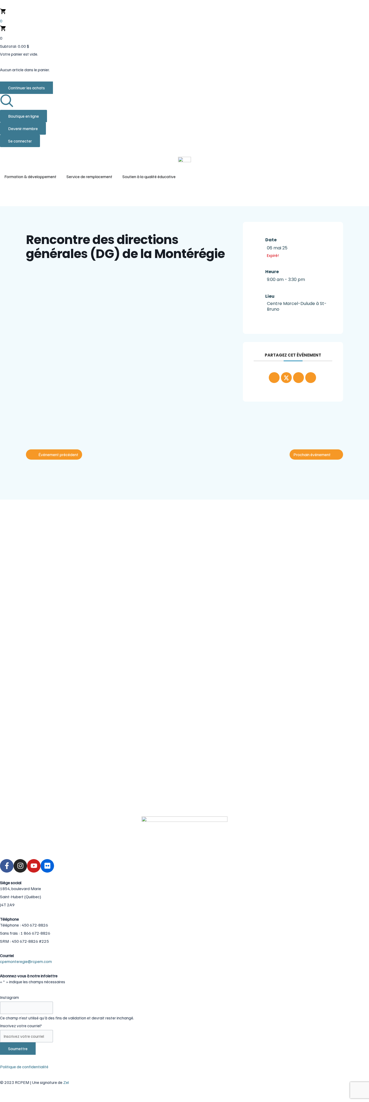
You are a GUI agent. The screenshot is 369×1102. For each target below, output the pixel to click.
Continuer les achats (26, 87)
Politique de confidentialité (24, 1066)
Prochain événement (312, 454)
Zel (66, 1082)
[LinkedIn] (298, 377)
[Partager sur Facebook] (274, 377)
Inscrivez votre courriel (21, 1025)
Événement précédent (58, 454)
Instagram (9, 997)
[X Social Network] (286, 377)
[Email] (310, 377)
